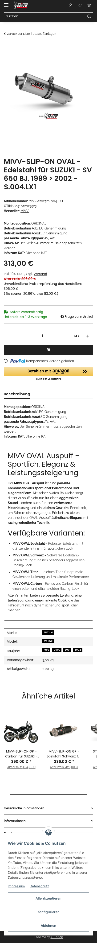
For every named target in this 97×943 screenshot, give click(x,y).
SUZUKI (48, 632)
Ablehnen (48, 925)
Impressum (16, 886)
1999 (46, 650)
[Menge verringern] (9, 336)
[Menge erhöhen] (88, 336)
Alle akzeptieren (48, 898)
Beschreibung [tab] (17, 394)
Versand (40, 274)
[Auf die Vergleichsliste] (71, 58)
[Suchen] (89, 16)
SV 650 (48, 641)
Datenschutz (39, 886)
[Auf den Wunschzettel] (83, 58)
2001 (67, 650)
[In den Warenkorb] (7, 46)
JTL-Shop (57, 937)
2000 (57, 650)
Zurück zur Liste (18, 33)
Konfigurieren (48, 912)
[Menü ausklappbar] (6, 3)
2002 (77, 650)
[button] (70, 5)
